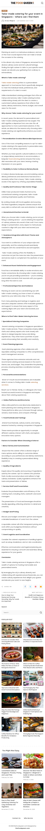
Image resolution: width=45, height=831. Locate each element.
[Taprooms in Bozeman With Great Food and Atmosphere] (12, 678)
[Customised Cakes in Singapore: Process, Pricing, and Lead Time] (12, 761)
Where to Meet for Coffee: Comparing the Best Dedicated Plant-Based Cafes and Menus (33, 665)
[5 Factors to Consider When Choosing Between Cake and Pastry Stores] (12, 630)
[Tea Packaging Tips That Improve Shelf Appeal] (33, 678)
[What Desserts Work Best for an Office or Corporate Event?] (33, 630)
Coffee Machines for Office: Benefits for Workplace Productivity (10, 735)
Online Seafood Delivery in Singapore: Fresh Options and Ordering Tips (32, 711)
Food (4, 10)
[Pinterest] (35, 587)
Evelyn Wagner (10, 20)
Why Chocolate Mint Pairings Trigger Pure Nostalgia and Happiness (10, 711)
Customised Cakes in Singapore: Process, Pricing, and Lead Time (12, 773)
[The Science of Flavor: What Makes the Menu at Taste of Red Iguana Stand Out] (12, 654)
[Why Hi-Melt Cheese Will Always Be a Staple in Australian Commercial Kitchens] (33, 790)
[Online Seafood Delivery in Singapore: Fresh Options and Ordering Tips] (33, 700)
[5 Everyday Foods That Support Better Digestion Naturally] (33, 724)
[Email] (41, 587)
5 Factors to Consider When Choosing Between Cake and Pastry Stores (11, 641)
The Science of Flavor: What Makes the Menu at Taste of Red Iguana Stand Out (10, 665)
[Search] (42, 3)
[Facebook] (25, 587)
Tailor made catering (10, 83)
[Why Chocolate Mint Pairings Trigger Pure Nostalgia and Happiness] (12, 700)
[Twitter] (30, 587)
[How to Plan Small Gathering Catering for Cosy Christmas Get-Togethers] (12, 790)
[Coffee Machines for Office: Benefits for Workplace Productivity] (12, 724)
